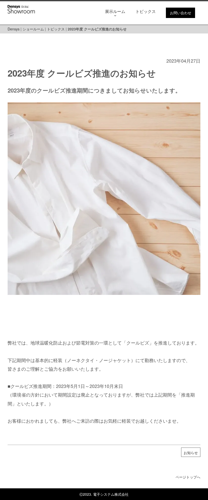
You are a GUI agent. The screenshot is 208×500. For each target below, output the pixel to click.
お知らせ (191, 452)
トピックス (145, 11)
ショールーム (33, 28)
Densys (14, 28)
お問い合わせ (180, 12)
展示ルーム (115, 11)
